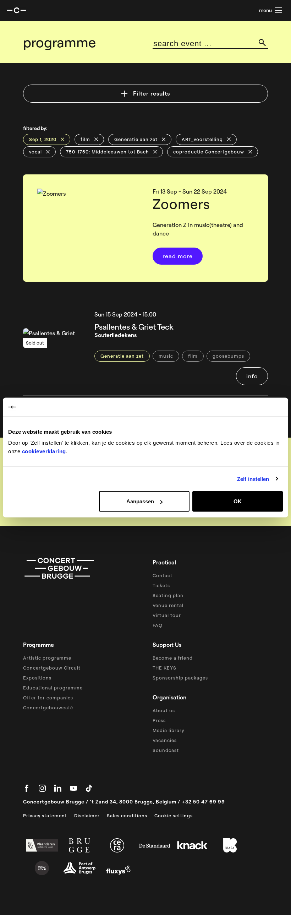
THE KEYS (164, 668)
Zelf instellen (253, 479)
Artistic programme (47, 658)
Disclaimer (87, 815)
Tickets (161, 585)
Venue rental (168, 605)
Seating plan (168, 595)
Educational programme (53, 688)
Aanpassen (140, 501)
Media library (168, 730)
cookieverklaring (44, 451)
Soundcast (166, 750)
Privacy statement (45, 815)
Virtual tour (167, 615)
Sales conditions (127, 815)
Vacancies (165, 740)
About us (164, 710)
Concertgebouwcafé (48, 707)
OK (238, 501)
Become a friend (173, 658)
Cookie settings (173, 815)
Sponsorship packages (180, 678)
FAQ (158, 625)
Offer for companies (48, 697)
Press (159, 720)
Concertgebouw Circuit (52, 668)
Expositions (37, 678)
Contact (162, 575)
